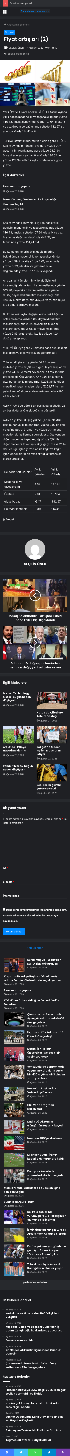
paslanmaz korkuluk (35, 1282)
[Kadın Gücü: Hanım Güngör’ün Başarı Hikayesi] (14, 1127)
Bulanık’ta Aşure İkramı (19, 1202)
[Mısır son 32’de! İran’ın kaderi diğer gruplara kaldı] (14, 1160)
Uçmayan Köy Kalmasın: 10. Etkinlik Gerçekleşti (45, 1034)
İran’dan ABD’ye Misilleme (44, 1138)
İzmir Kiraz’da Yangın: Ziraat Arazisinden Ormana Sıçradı (46, 1232)
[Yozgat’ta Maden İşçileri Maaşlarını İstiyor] (52, 734)
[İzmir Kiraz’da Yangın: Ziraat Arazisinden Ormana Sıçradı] (14, 1235)
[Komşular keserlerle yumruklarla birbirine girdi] (14, 1176)
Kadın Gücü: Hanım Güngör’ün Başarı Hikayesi (45, 1123)
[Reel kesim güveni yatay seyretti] (52, 772)
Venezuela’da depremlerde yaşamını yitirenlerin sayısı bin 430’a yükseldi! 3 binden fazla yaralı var (46, 1072)
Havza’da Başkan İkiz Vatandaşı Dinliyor (41, 1090)
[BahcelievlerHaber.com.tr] (35, 11)
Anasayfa (12, 24)
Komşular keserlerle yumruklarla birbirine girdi (45, 1173)
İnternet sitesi (11, 895)
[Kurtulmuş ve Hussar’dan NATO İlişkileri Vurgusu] (14, 965)
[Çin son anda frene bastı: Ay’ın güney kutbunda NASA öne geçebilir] (14, 1019)
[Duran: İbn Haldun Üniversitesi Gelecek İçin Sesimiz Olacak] (14, 1054)
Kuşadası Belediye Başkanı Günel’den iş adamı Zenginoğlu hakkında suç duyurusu (32, 978)
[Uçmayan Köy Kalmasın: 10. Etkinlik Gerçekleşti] (14, 1037)
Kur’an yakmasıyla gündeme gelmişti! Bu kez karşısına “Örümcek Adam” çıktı (46, 1250)
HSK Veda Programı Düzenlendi (40, 1107)
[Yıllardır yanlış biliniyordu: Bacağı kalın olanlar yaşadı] (14, 1269)
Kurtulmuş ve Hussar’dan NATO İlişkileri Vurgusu (44, 962)
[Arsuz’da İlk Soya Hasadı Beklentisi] (18, 734)
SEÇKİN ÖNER (16, 47)
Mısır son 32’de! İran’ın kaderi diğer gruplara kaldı (45, 1157)
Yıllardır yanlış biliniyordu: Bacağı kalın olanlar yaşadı (45, 1266)
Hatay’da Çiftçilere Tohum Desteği (50, 714)
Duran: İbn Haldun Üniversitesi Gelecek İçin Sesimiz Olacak (43, 1052)
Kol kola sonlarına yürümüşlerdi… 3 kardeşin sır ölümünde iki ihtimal (46, 1216)
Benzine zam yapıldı (21, 3)
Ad (5, 867)
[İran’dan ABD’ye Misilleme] (14, 1143)
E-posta (8, 881)
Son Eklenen (35, 948)
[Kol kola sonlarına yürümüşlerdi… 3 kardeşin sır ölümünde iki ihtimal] (14, 1217)
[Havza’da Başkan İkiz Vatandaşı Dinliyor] (14, 1094)
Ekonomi (24, 24)
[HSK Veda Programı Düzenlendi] (14, 1110)
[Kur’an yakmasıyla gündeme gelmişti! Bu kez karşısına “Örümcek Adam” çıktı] (14, 1251)
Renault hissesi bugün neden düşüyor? (18, 767)
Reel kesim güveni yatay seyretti (49, 786)
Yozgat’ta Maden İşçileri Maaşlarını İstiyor (49, 750)
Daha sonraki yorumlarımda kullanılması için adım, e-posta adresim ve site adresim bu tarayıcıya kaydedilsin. (35, 915)
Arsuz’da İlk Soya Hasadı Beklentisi (15, 748)
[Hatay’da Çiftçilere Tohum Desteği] (52, 700)
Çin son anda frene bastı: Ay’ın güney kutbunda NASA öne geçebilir (46, 1018)
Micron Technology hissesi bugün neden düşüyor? (17, 697)
